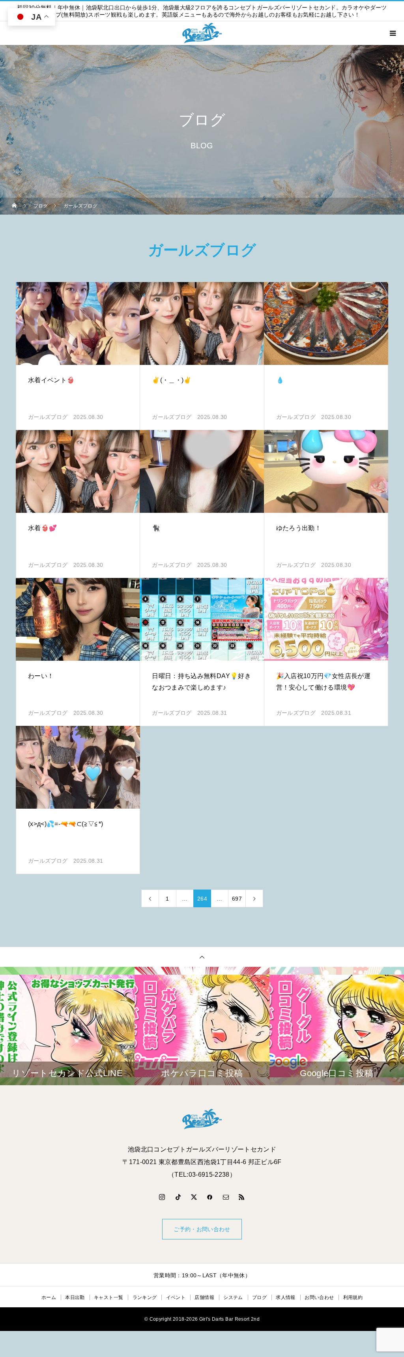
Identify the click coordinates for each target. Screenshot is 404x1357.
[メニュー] (392, 33)
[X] (194, 1197)
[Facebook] (210, 1197)
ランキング (145, 1297)
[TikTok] (178, 1197)
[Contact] (226, 1197)
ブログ (259, 1297)
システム (233, 1297)
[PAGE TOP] (202, 957)
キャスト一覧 (108, 1297)
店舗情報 (204, 1297)
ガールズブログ (47, 417)
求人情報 (285, 1297)
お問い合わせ (319, 1297)
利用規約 (353, 1297)
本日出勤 (74, 1297)
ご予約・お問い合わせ (202, 1229)
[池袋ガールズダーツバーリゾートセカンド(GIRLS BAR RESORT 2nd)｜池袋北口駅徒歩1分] (202, 1119)
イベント (175, 1297)
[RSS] (242, 1197)
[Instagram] (162, 1197)
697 (237, 898)
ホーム (48, 1297)
